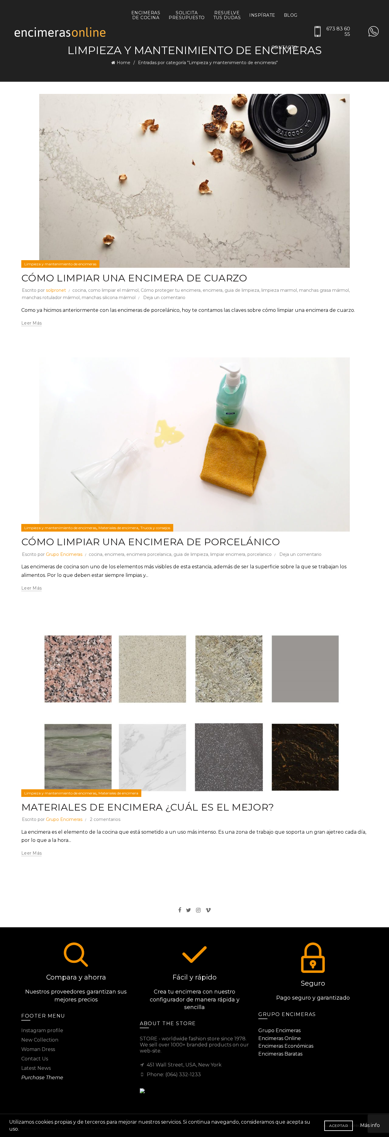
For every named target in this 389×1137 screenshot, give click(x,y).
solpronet (56, 290)
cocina (79, 290)
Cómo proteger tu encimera (171, 290)
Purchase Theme (42, 1077)
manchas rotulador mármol (51, 297)
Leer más (31, 323)
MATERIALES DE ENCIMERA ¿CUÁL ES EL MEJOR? (147, 807)
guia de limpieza (242, 290)
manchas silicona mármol (109, 297)
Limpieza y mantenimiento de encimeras (60, 264)
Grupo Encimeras (64, 554)
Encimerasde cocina (145, 15)
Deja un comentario (164, 297)
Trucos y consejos (155, 527)
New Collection (39, 1040)
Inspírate (262, 15)
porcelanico (259, 554)
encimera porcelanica (148, 554)
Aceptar (338, 1125)
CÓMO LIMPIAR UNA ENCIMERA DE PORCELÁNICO (150, 542)
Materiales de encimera (118, 527)
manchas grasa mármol (324, 290)
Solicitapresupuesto (187, 15)
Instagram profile (42, 1030)
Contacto (284, 47)
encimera (212, 290)
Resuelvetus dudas (227, 15)
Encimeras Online (279, 1038)
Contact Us (34, 1059)
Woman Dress (38, 1049)
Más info (370, 1125)
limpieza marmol (279, 290)
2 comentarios (105, 819)
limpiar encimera (227, 554)
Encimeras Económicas (285, 1046)
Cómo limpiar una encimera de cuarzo (134, 278)
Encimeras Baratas (280, 1054)
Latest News (36, 1068)
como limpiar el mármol (113, 290)
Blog (291, 15)
